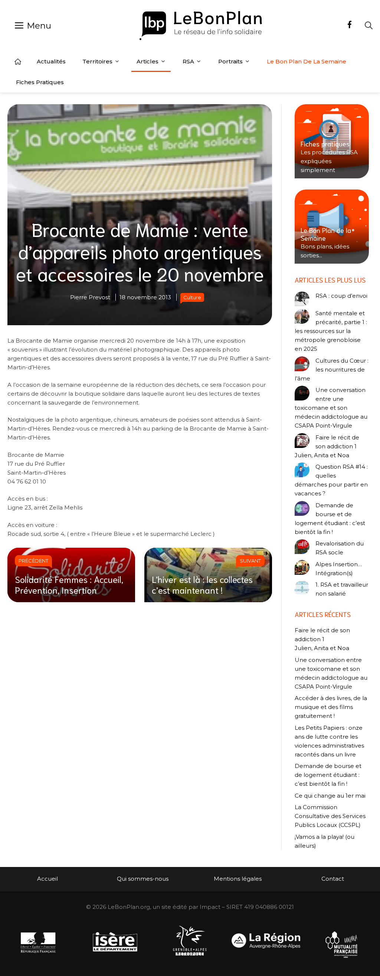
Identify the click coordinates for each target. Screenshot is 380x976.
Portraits (230, 61)
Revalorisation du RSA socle (339, 548)
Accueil (18, 61)
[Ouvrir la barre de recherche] (369, 25)
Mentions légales (238, 878)
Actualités (51, 61)
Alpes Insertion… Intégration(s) (338, 569)
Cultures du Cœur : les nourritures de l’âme (331, 369)
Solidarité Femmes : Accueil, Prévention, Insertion (69, 584)
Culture (192, 297)
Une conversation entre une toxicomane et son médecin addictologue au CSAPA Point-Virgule (331, 407)
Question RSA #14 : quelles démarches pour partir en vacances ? (331, 480)
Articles (147, 61)
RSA (188, 61)
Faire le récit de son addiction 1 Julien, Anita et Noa (327, 446)
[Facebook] (349, 25)
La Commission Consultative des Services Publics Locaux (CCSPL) (330, 816)
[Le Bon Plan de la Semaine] (332, 226)
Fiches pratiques (40, 82)
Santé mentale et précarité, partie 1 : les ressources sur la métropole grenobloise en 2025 (331, 331)
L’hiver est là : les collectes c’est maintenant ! (202, 584)
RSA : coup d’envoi (341, 295)
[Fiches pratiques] (332, 141)
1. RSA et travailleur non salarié (341, 589)
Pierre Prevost (90, 297)
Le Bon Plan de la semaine (306, 61)
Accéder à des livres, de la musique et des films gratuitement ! (331, 707)
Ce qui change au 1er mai (330, 795)
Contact (332, 878)
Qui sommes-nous (142, 878)
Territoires (97, 61)
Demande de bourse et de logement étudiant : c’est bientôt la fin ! (330, 518)
